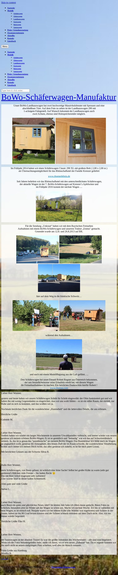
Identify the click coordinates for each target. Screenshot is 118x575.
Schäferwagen (18, 13)
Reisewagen (17, 24)
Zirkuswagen (18, 16)
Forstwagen (17, 22)
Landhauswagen (19, 19)
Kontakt (10, 38)
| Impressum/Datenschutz (63, 566)
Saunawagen (18, 27)
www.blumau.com (59, 388)
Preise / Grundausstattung (17, 30)
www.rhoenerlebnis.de (59, 176)
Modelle (10, 11)
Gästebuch (11, 41)
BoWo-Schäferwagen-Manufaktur (58, 97)
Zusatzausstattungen (15, 33)
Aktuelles (11, 36)
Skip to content (8, 2)
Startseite (11, 8)
